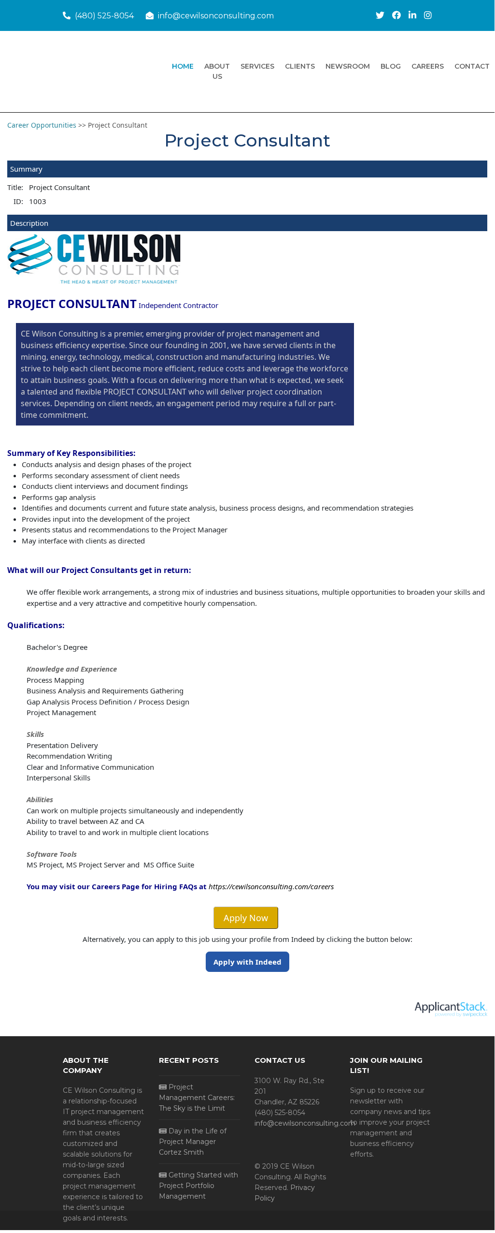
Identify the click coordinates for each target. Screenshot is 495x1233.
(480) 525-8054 (104, 15)
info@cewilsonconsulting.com (216, 15)
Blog (391, 66)
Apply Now (246, 918)
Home (183, 66)
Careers (427, 66)
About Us (217, 71)
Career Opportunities (42, 125)
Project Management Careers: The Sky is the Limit (197, 1098)
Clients (300, 66)
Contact (472, 66)
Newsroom (347, 66)
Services (257, 66)
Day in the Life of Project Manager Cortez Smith (192, 1142)
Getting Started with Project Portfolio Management (198, 1186)
